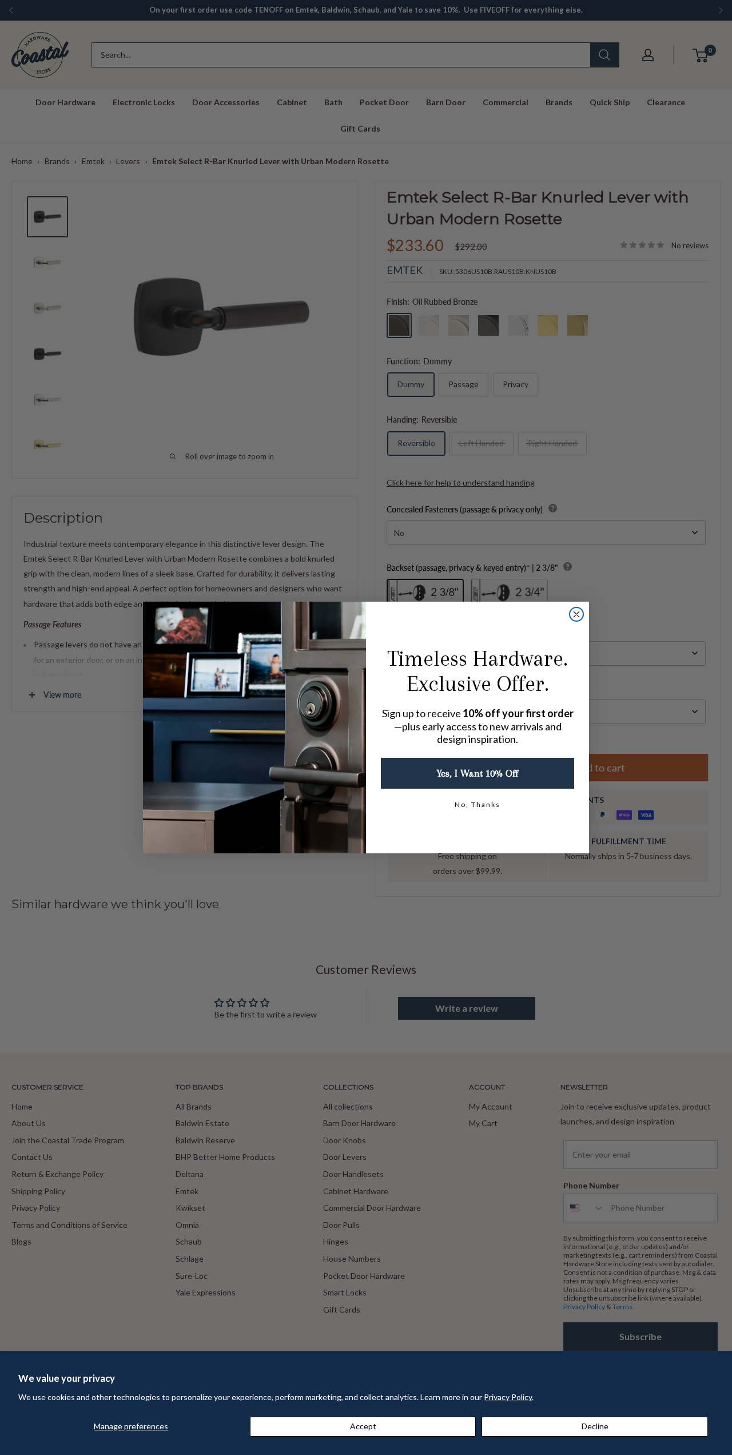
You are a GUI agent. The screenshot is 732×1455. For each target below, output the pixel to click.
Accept (363, 1426)
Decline (595, 1426)
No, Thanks (477, 804)
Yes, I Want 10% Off (477, 773)
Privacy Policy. (509, 1397)
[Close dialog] (576, 614)
